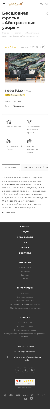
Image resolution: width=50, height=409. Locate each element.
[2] (8, 47)
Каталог (25, 226)
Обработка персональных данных (25, 308)
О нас (25, 242)
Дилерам (25, 275)
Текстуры (25, 293)
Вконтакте (18, 370)
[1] (6, 47)
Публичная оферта (25, 301)
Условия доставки (25, 326)
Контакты (25, 253)
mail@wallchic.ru (26, 351)
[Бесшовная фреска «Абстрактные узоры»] (25, 68)
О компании (25, 267)
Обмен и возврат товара (25, 330)
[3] (10, 47)
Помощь (25, 317)
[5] (15, 47)
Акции (25, 232)
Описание (10, 167)
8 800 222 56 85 (25, 346)
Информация (25, 288)
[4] (12, 47)
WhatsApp (32, 370)
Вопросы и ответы (25, 297)
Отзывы (25, 279)
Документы (25, 271)
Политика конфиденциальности (25, 304)
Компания (25, 262)
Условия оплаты (25, 322)
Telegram (25, 370)
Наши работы (25, 237)
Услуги (25, 248)
